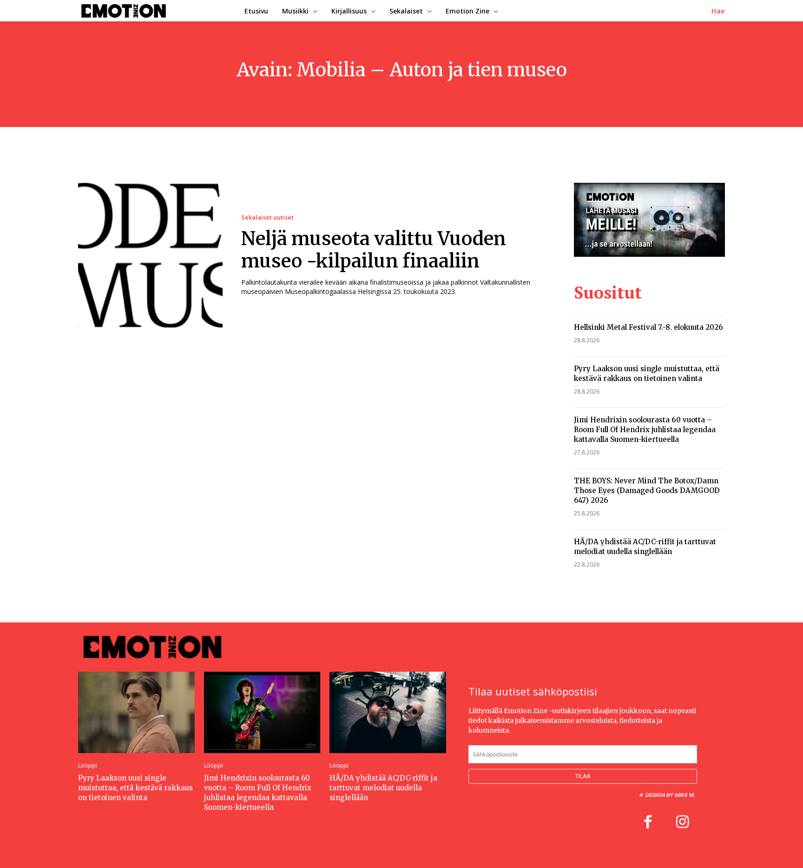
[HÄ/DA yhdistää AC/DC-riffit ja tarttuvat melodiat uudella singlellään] (387, 712)
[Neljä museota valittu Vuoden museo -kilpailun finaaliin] (150, 255)
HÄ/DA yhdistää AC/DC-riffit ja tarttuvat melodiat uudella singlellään (645, 546)
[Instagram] (682, 823)
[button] (718, 11)
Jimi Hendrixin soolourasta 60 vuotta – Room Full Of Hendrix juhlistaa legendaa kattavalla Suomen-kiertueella (645, 429)
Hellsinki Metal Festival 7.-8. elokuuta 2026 (648, 327)
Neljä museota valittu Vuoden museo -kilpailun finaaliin (373, 250)
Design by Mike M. (670, 795)
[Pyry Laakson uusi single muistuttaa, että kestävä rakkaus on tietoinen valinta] (136, 712)
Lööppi (87, 765)
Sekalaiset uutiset (267, 217)
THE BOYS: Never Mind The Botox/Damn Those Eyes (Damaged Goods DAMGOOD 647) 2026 (647, 490)
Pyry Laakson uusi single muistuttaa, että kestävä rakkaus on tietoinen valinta (646, 373)
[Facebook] (648, 823)
